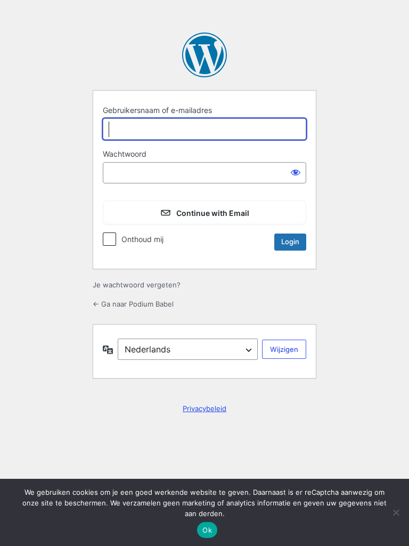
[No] (395, 512)
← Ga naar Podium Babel (133, 304)
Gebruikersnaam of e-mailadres (157, 110)
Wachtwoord (124, 153)
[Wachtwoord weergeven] (295, 171)
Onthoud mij (142, 239)
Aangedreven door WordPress (204, 55)
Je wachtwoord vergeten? (137, 284)
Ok (207, 530)
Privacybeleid (204, 408)
